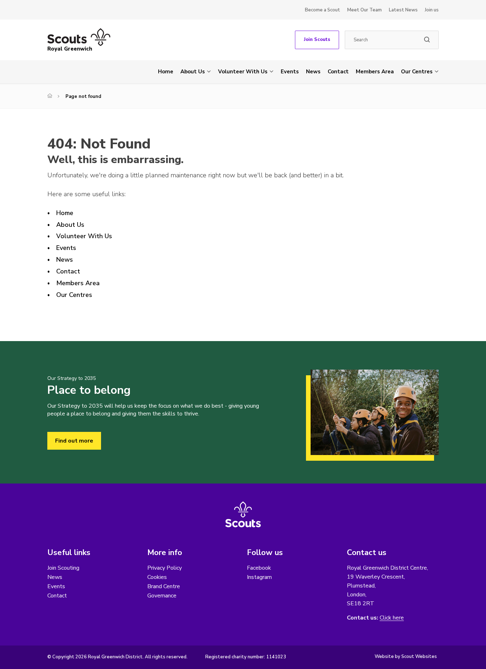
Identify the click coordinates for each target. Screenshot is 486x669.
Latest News (403, 10)
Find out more (74, 441)
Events (290, 71)
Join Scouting (63, 568)
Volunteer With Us (243, 71)
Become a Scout (322, 10)
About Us (192, 71)
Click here (392, 618)
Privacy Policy (164, 568)
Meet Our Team (364, 10)
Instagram (259, 577)
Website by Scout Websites (406, 656)
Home (165, 71)
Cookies (157, 577)
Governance (161, 596)
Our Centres (417, 71)
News (313, 71)
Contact (338, 71)
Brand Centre (163, 586)
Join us (432, 10)
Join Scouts (317, 39)
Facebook (259, 568)
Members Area (375, 71)
